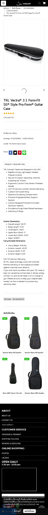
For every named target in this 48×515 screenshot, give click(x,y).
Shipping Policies (10, 439)
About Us (6, 416)
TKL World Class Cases (17, 144)
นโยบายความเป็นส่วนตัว (27, 504)
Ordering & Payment (11, 434)
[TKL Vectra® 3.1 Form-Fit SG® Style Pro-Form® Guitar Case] (24, 52)
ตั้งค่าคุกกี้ (17, 511)
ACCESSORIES (15, 138)
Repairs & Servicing (11, 443)
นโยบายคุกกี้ (8, 507)
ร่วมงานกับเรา (7, 425)
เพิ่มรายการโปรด (11, 133)
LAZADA (5, 458)
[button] (38, 3)
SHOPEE (5, 453)
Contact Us (7, 420)
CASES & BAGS (27, 138)
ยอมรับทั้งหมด (29, 511)
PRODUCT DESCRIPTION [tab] (15, 164)
